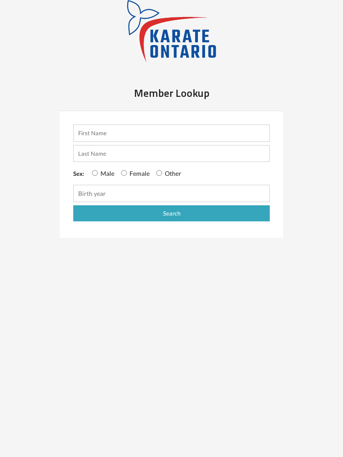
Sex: (78, 173)
